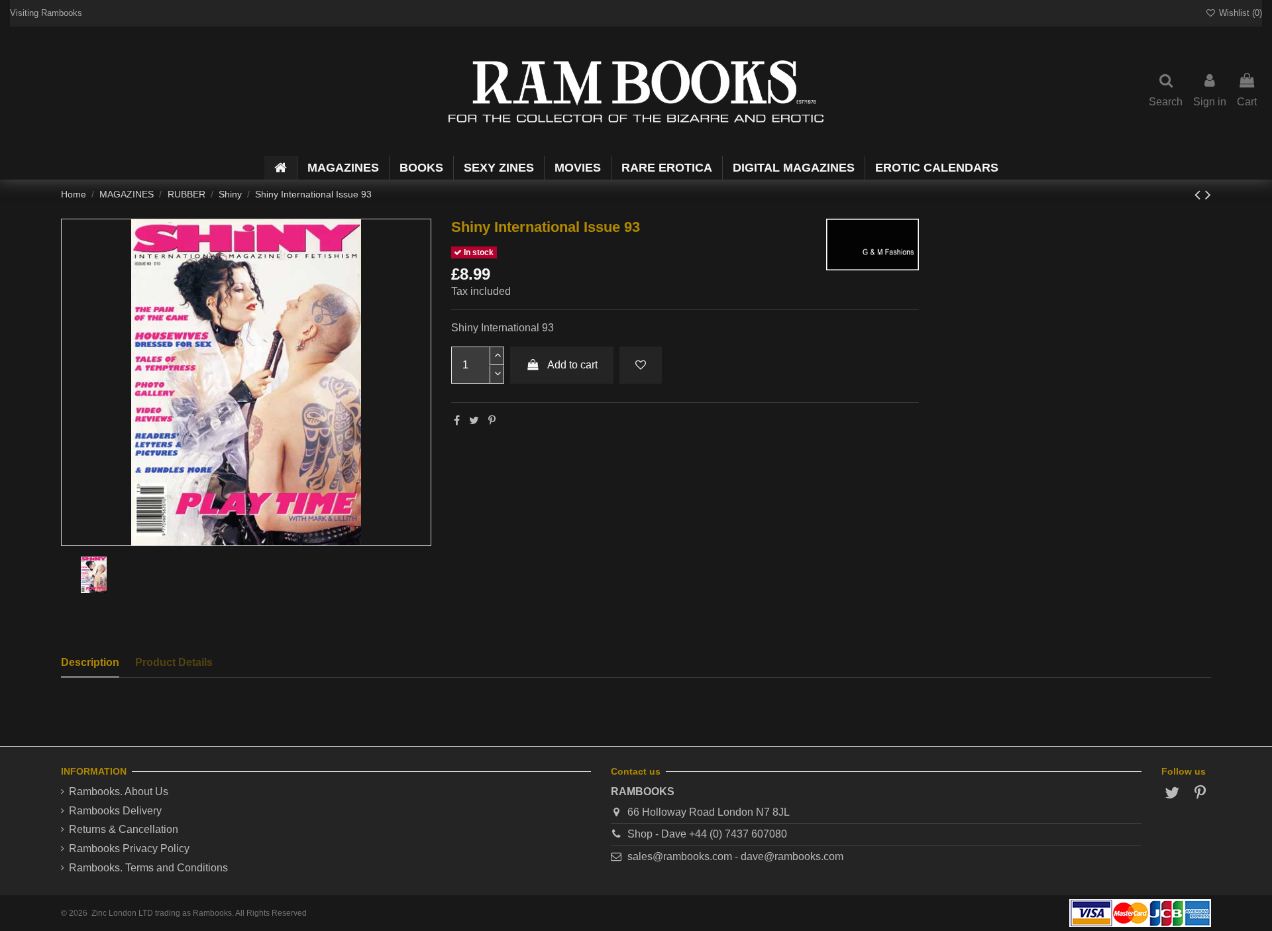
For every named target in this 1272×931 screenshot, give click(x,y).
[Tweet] (474, 420)
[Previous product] (1199, 194)
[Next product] (1208, 194)
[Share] (457, 420)
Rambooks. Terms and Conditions (148, 867)
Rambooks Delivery (115, 810)
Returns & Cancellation (123, 829)
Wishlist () (1239, 13)
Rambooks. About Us (118, 791)
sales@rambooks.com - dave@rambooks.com (735, 856)
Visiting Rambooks (46, 13)
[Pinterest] (492, 420)
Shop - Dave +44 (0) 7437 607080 (707, 834)
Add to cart (572, 364)
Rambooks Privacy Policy (129, 848)
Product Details (174, 662)
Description (90, 662)
